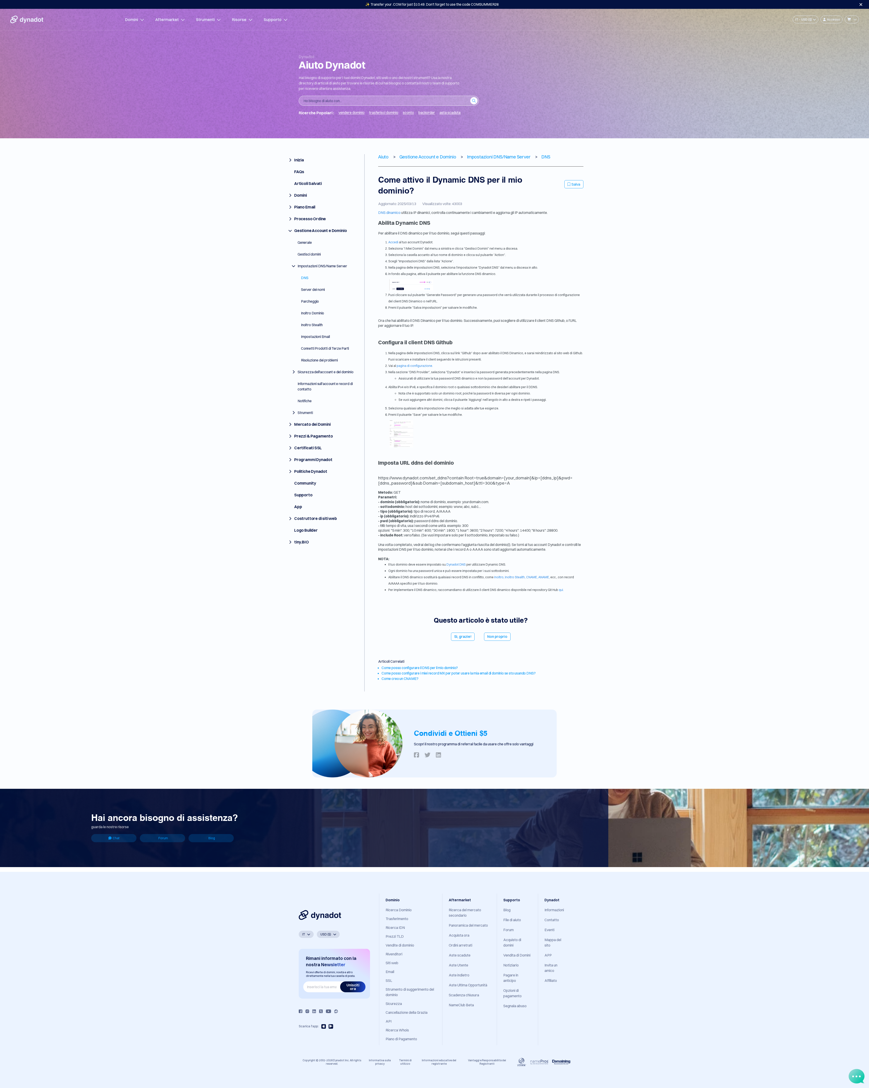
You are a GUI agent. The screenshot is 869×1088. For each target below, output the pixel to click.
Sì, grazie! (462, 636)
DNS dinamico (389, 212)
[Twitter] (321, 1011)
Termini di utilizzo (405, 1062)
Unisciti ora (352, 987)
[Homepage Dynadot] (26, 19)
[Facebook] (300, 1011)
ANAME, (544, 577)
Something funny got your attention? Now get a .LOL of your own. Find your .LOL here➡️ (432, 4)
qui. (561, 590)
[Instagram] (307, 1011)
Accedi (393, 242)
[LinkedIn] (314, 1011)
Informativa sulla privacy (380, 1062)
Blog (211, 838)
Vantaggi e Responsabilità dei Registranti (487, 1062)
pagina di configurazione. (415, 366)
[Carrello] (852, 19)
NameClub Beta (461, 1005)
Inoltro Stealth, (515, 577)
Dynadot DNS (456, 564)
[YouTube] (328, 1011)
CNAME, (532, 577)
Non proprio (497, 636)
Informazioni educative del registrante (439, 1062)
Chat (116, 838)
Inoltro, (499, 577)
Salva (575, 184)
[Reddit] (336, 1011)
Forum (163, 838)
